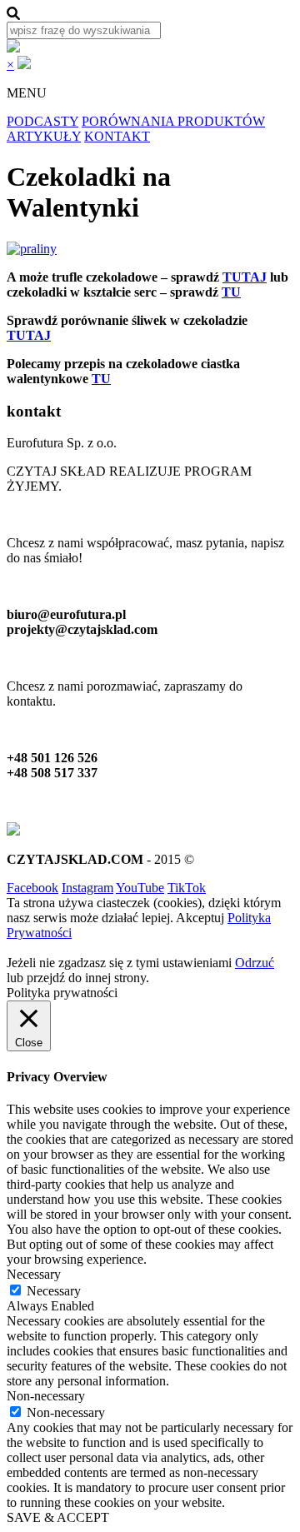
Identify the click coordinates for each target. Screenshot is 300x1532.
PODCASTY (42, 121)
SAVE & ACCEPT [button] (58, 1517)
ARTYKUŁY (44, 136)
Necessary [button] (34, 1274)
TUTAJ (244, 277)
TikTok (187, 888)
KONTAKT (117, 136)
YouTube (140, 888)
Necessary (54, 1291)
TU (231, 292)
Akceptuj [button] (200, 918)
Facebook (32, 888)
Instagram (87, 888)
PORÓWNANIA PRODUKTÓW (173, 121)
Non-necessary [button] (46, 1396)
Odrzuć (254, 963)
